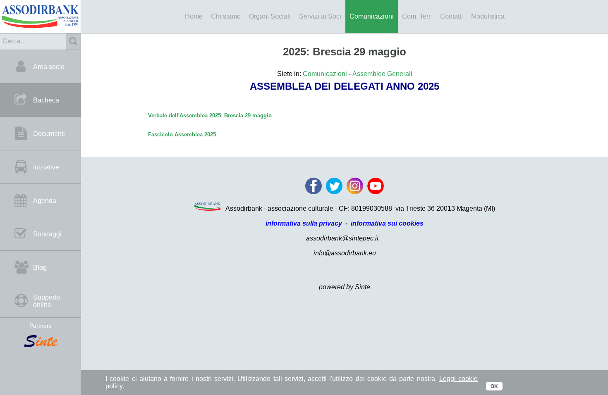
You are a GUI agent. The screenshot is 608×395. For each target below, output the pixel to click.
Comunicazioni (371, 16)
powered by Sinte (344, 286)
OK (494, 386)
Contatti (451, 16)
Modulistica (488, 16)
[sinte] (40, 341)
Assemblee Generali (382, 73)
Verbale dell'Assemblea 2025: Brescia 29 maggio (210, 115)
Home (194, 16)
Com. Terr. (417, 16)
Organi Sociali (270, 16)
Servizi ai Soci (320, 16)
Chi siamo (226, 16)
